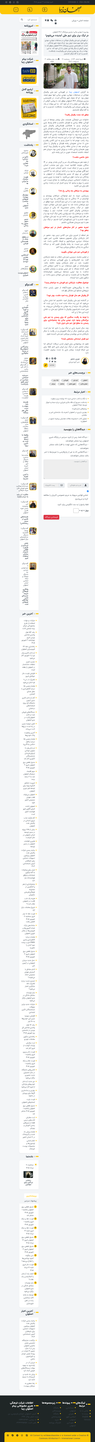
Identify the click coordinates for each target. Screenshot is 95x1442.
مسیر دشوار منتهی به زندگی (24, 222)
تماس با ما (84, 1410)
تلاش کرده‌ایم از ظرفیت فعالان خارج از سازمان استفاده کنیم (24, 551)
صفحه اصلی (83, 20)
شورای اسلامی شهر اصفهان (71, 1416)
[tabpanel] (29, 1255)
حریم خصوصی (63, 495)
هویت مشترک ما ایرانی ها (25, 180)
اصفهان (85, 380)
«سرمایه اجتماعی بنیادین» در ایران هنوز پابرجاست (24, 379)
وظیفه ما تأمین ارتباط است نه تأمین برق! (25, 440)
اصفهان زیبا (74, 92)
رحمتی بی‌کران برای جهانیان (28, 1182)
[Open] (16, 9)
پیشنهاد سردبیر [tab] (30, 1200)
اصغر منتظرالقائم (24, 267)
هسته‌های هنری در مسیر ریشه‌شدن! (24, 520)
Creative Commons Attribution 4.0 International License (62, 1437)
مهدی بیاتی (84, 384)
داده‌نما (29, 1156)
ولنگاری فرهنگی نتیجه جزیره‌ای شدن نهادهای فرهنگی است (25, 597)
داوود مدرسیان (25, 231)
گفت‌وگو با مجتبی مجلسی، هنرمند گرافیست (25, 393)
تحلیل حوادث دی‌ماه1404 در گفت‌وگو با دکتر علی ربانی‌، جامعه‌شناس (24, 365)
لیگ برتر (56, 380)
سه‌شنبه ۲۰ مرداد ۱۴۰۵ (30, 1166)
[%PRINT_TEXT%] (56, 20)
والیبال (62, 384)
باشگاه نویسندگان (56, 1409)
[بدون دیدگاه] (51, 20)
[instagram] (14, 2)
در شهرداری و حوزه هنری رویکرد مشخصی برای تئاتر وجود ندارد (24, 315)
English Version (86, 1418)
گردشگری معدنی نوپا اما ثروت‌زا (24, 258)
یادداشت (28, 145)
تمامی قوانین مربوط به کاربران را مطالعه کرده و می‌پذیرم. (66, 497)
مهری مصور (75, 358)
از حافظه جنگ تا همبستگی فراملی (24, 240)
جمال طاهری (26, 189)
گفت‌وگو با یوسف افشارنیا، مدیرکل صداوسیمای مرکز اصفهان (24, 534)
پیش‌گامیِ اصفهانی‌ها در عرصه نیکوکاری (24, 350)
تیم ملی (75, 380)
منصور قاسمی (26, 249)
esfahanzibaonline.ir (52, 1435)
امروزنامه (28, 26)
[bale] (12, 1435)
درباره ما (85, 1413)
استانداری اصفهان (71, 1409)
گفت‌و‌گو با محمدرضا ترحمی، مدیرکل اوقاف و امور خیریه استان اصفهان (25, 460)
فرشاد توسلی (26, 171)
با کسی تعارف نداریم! (25, 476)
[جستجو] (21, 19)
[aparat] (6, 2)
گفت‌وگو (29, 284)
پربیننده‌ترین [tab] (31, 1195)
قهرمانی (66, 380)
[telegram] (10, 2)
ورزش (74, 20)
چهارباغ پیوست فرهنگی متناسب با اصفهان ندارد (25, 201)
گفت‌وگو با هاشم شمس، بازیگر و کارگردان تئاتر (25, 295)
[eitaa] (17, 2)
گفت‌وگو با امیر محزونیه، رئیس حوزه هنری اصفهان (24, 507)
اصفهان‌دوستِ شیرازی (23, 274)
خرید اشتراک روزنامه (55, 1421)
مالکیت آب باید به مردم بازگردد (22, 495)
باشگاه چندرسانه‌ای (56, 1415)
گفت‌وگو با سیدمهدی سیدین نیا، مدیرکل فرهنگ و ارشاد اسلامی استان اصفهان (24, 574)
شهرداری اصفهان (71, 1424)
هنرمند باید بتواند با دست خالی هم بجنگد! (25, 407)
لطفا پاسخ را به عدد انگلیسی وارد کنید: (73, 504)
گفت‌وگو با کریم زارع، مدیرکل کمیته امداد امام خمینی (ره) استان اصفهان (24, 336)
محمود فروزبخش (24, 151)
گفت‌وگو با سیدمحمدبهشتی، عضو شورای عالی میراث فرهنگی (22, 487)
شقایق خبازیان (25, 213)
